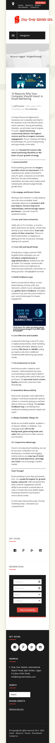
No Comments (32, 109)
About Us (29, 5)
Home (20, 5)
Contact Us (34, 7)
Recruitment (23, 7)
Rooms (38, 5)
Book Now (40, 3)
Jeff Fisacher (19, 106)
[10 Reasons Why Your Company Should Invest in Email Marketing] (28, 91)
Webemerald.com (16, 709)
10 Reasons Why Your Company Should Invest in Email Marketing (27, 96)
